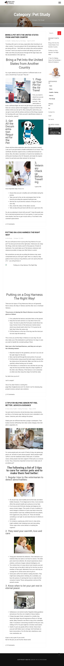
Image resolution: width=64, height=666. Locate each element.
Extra (11, 409)
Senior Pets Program (38, 659)
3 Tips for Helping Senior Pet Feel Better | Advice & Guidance (54, 60)
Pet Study (23, 41)
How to (18, 41)
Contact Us (51, 112)
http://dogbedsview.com (16, 387)
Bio (49, 108)
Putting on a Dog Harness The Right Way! (53, 52)
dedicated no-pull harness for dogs (28, 340)
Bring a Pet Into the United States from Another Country (53, 45)
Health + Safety (11, 41)
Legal (49, 115)
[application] (54, 131)
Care (8, 409)
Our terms (51, 119)
